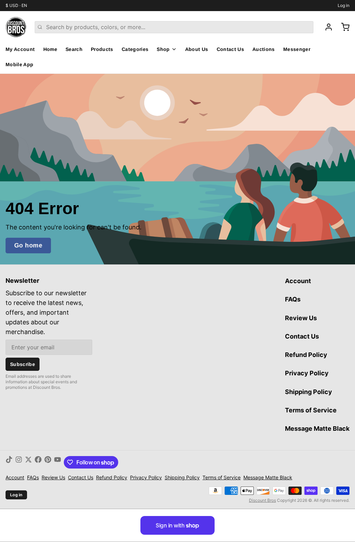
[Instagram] (18, 462)
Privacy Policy (307, 373)
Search (74, 49)
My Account (20, 49)
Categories (135, 49)
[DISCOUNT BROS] (16, 27)
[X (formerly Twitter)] (28, 462)
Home (50, 49)
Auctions (263, 49)
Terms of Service (311, 410)
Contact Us (230, 49)
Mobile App (20, 64)
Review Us (301, 318)
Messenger (296, 49)
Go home (28, 245)
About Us (196, 49)
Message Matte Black (317, 428)
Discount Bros (262, 500)
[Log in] (326, 27)
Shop (163, 49)
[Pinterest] (47, 462)
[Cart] (342, 27)
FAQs (293, 299)
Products (102, 49)
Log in (343, 5)
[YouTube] (57, 462)
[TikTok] (9, 462)
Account (298, 281)
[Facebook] (38, 462)
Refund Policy (306, 354)
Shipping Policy (308, 391)
